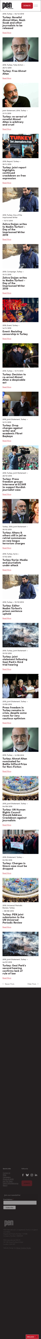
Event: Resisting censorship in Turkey (15, 332)
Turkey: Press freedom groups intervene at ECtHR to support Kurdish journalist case (14, 484)
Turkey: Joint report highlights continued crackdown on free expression (14, 172)
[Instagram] (32, 1175)
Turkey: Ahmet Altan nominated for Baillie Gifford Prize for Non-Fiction (15, 762)
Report (10, 161)
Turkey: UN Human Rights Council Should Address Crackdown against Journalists (14, 815)
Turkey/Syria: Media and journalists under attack (15, 562)
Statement (11, 857)
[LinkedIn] (36, 1175)
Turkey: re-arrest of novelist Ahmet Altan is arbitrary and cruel (15, 120)
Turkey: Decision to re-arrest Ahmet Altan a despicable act (14, 378)
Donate (27, 5)
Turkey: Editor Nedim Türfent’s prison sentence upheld (12, 609)
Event (9, 325)
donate (26, 1183)
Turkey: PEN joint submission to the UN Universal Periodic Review (13, 918)
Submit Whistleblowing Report (10, 1184)
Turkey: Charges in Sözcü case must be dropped (15, 865)
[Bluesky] (27, 1175)
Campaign (11, 271)
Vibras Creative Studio (23, 1248)
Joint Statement (9, 110)
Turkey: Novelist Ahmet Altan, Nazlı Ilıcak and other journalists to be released (14, 22)
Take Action (18, 65)
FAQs (4, 1175)
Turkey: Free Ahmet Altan (14, 72)
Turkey (9, 13)
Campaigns (6, 1177)
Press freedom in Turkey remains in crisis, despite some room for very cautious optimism (15, 712)
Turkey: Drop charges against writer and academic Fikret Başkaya (12, 430)
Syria (15, 554)
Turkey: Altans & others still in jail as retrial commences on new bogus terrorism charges (14, 538)
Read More (7, 32)
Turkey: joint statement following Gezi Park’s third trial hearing (15, 660)
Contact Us (6, 1172)
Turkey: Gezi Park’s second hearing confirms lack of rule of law (14, 969)
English (30, 1337)
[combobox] (32, 1337)
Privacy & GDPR (8, 1179)
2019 (4, 13)
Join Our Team (8, 1181)
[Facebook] (22, 1175)
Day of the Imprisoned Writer (12, 216)
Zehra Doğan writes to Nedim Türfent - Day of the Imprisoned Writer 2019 (15, 229)
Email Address (8, 1199)
